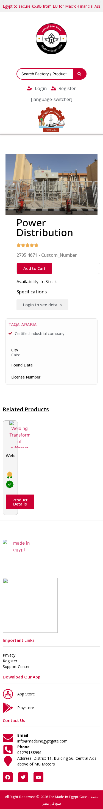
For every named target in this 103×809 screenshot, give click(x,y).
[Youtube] (38, 777)
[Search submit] (79, 74)
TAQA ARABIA (23, 324)
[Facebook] (8, 777)
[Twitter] (23, 777)
